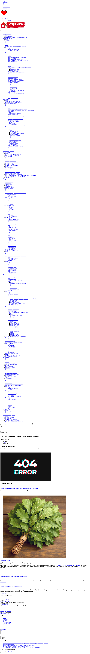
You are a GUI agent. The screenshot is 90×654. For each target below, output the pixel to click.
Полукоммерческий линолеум (16, 315)
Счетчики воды (11, 63)
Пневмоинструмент (9, 104)
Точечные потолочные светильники (15, 400)
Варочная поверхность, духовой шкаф (13, 154)
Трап (6, 41)
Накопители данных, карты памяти (12, 172)
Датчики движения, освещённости (12, 379)
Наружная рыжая (13, 87)
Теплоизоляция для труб (13, 62)
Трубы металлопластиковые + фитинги (16, 59)
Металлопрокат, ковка (10, 233)
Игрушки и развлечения (8, 150)
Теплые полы (8, 43)
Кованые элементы (12, 246)
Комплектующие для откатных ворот (13, 42)
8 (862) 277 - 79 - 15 (4, 601)
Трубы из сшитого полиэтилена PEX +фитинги (18, 60)
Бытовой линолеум (14, 317)
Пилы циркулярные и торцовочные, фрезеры (17, 116)
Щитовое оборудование (10, 360)
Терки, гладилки (13, 132)
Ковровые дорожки (14, 334)
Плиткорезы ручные (12, 142)
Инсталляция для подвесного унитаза (16, 90)
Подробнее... (3, 493)
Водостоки (10, 201)
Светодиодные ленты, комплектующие (16, 402)
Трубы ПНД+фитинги (12, 58)
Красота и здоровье (9, 167)
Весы (6, 166)
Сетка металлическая (12, 216)
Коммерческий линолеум (15, 316)
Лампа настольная (11, 407)
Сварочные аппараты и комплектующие (13, 102)
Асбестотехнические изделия (11, 180)
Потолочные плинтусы (10, 341)
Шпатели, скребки (14, 131)
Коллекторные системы (13, 82)
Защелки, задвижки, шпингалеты (15, 280)
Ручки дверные (13, 300)
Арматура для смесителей (13, 96)
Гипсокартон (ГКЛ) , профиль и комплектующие (15, 193)
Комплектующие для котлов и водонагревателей (15, 46)
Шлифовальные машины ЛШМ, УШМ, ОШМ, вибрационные (21, 110)
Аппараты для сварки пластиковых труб (16, 125)
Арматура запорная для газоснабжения (16, 94)
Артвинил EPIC (13, 326)
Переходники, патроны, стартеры (12, 369)
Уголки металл (11, 237)
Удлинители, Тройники (10, 363)
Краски (6, 261)
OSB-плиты (10, 232)
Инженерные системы (7, 38)
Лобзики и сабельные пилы (13, 121)
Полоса (9, 242)
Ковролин (12, 333)
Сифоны (9, 66)
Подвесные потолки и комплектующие (13, 342)
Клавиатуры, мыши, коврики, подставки (13, 174)
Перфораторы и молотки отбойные (15, 119)
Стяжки (7, 365)
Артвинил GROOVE (14, 325)
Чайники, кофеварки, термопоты (12, 155)
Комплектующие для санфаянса (14, 81)
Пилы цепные (11, 117)
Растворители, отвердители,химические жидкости (15, 254)
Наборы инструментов (12, 144)
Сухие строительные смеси (11, 194)
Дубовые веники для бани (5, 560)
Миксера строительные (13, 120)
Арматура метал (11, 248)
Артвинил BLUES (14, 327)
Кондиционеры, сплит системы (14, 396)
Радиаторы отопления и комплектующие (16, 72)
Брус (9, 231)
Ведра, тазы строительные (10, 249)
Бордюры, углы (11, 352)
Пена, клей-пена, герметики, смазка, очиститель (15, 256)
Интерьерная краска (12, 272)
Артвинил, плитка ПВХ (13, 320)
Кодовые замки (13, 286)
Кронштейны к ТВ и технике (11, 162)
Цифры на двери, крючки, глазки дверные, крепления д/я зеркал (23, 297)
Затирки (7, 185)
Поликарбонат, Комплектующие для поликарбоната (16, 37)
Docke (11, 204)
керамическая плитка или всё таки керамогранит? (62, 578)
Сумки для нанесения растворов (17, 133)
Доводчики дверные (14, 302)
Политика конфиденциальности (7, 650)
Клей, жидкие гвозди (12, 259)
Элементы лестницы (12, 339)
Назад (6, 35)
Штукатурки (10, 208)
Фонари (7, 362)
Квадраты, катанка (12, 247)
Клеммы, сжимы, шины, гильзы (12, 374)
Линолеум (10, 313)
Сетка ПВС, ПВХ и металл (11, 212)
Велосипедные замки (14, 289)
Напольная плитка (12, 347)
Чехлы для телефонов (9, 170)
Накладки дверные (12, 279)
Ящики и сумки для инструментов (12, 101)
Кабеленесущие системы (10, 376)
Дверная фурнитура (12, 295)
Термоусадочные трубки (13, 388)
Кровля (9, 200)
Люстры (9, 406)
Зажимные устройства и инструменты (16, 148)
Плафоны (10, 405)
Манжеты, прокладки (12, 78)
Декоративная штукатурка (13, 211)
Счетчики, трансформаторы (11, 364)
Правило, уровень (14, 134)
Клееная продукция (12, 227)
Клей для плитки (11, 210)
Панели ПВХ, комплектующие (11, 353)
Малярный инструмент (13, 145)
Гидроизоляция (8, 217)
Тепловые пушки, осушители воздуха (16, 392)
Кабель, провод (8, 375)
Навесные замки (13, 285)
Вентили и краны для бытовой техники (16, 93)
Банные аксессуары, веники (11, 412)
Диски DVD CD (8, 177)
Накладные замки (14, 284)
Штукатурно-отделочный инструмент (16, 129)
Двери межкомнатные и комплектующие (16, 303)
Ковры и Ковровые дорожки (14, 328)
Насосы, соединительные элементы (15, 76)
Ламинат (10, 318)
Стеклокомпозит (11, 238)
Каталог (2, 29)
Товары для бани (6, 409)
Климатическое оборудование (11, 390)
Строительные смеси (9, 205)
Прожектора (8, 368)
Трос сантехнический (12, 61)
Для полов (10, 273)
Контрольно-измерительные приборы (16, 80)
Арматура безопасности (13, 98)
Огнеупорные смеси (12, 196)
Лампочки (7, 371)
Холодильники (8, 156)
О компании (5, 2)
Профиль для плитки (12, 310)
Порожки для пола (12, 311)
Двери (6, 291)
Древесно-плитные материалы (11, 224)
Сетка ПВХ (10, 215)
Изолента (10, 389)
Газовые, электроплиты (10, 164)
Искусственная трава (14, 335)
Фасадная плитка (11, 345)
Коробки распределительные (11, 373)
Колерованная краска (12, 270)
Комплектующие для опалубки (11, 190)
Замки (9, 281)
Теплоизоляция (8, 184)
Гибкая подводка (11, 92)
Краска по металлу (12, 269)
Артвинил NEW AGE (14, 323)
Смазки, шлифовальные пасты (14, 113)
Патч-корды (7, 370)
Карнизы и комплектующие (11, 356)
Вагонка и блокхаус (12, 230)
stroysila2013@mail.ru (4, 613)
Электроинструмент (9, 106)
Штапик (9, 293)
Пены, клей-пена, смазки (13, 258)
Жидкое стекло (8, 186)
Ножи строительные (14, 136)
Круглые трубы (11, 244)
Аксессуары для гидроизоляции (14, 222)
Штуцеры (10, 55)
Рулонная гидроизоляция (13, 220)
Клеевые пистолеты (12, 123)
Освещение (7, 397)
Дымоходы (7, 40)
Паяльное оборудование (13, 143)
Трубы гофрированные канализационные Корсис (20, 85)
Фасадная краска (11, 263)
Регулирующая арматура (13, 71)
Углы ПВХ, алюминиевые (13, 309)
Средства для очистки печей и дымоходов (14, 421)
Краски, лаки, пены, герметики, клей (10, 250)
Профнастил (10, 239)
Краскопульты (11, 122)
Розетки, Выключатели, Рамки (11, 367)
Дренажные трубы (12, 91)
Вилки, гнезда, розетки (10, 380)
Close (1, 31)
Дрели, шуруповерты (12, 124)
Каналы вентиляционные (13, 50)
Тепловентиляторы (12, 394)
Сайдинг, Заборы (8, 36)
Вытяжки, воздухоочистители (11, 165)
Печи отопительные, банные (9, 415)
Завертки (10, 290)
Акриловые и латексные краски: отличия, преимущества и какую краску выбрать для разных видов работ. (19, 488)
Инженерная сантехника (10, 52)
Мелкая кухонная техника (10, 161)
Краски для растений (12, 268)
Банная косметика (9, 413)
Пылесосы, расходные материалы (12, 159)
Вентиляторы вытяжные (13, 51)
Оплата (4, 4)
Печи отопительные (9, 417)
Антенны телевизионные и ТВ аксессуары (14, 384)
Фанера (9, 226)
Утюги (6, 157)
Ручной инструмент (9, 126)
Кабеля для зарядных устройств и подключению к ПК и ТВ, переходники (20, 175)
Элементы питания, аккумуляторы (12, 359)
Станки (9, 112)
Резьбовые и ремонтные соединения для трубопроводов (19, 67)
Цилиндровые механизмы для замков (18, 283)
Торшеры (10, 401)
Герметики (10, 260)
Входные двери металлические (14, 305)
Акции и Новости (6, 7)
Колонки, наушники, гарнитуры (12, 173)
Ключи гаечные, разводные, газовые (15, 146)
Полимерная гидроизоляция (14, 221)
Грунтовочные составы (10, 189)
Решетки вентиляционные (13, 49)
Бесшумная (12, 89)
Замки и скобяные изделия (10, 277)
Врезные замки (13, 288)
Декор (9, 351)
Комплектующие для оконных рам (12, 355)
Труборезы (7, 105)
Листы (9, 243)
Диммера (7, 377)
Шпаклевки (10, 207)
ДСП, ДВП (10, 228)
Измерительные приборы (10, 103)
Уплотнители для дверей (13, 294)
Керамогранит (11, 348)
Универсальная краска (12, 264)
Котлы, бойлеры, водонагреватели (15, 79)
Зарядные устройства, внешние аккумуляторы (15, 176)
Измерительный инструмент (14, 147)
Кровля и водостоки (9, 197)
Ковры (11, 332)
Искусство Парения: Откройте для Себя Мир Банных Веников (11, 586)
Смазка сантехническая (13, 64)
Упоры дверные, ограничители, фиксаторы (19, 299)
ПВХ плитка (13, 322)
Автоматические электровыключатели (13, 385)
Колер (9, 271)
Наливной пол (11, 209)
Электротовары (6, 357)
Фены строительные (12, 111)
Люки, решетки (11, 199)
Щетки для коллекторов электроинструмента (17, 109)
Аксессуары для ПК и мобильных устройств (12, 168)
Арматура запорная (12, 95)
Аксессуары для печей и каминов (12, 420)
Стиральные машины (9, 158)
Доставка (5, 3)
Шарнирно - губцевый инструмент (15, 138)
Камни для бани (8, 411)
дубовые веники (75, 565)
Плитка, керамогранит (10, 343)
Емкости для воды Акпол (8, 151)
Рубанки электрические (13, 114)
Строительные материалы (8, 178)
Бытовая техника (6, 152)
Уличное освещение (12, 399)
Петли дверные (13, 301)
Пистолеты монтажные (15, 135)
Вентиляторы (8, 381)
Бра (8, 408)
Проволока (10, 241)
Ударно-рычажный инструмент (14, 140)
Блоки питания (8, 383)
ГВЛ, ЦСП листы (9, 188)
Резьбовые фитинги (14, 70)
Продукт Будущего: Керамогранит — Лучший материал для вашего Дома (13, 576)
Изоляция (7, 386)
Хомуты (9, 56)
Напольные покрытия (10, 306)
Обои (6, 354)
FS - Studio (10, 651)
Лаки (9, 265)
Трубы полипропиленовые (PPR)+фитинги (17, 57)
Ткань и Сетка (8, 183)
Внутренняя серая (14, 88)
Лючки (6, 45)
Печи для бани (8, 418)
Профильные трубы (12, 240)
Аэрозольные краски (9, 252)
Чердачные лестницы (9, 337)
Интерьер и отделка (7, 274)
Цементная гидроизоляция (13, 219)
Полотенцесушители (12, 74)
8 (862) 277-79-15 (4, 18)
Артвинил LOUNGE (14, 324)
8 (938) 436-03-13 (8, 20)
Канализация (10, 83)
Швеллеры (10, 236)
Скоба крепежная (9, 366)
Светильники (10, 404)
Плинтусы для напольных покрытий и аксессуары (18, 312)
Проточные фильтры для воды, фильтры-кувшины (18, 73)
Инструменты (6, 99)
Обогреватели (11, 395)
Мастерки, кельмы (14, 137)
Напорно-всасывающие (13, 77)
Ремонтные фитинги (14, 69)
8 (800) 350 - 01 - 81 (4, 599)
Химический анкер (9, 182)
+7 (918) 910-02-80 (4, 604)
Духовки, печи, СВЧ (9, 163)
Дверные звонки (8, 378)
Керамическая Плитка (12, 349)
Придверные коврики (14, 331)
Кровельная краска (12, 267)
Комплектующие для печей (11, 419)
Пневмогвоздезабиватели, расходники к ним (17, 115)
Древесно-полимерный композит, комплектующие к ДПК (17, 336)
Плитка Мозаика (11, 346)
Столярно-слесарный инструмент (15, 141)
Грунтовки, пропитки (9, 253)
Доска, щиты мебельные (13, 229)
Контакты (5, 8)
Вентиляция (7, 47)
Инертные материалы (9, 187)
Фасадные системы (7, 34)
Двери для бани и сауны (13, 304)
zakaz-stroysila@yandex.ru (5, 611)
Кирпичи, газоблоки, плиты (11, 191)
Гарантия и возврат (7, 5)
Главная (4, 1)
